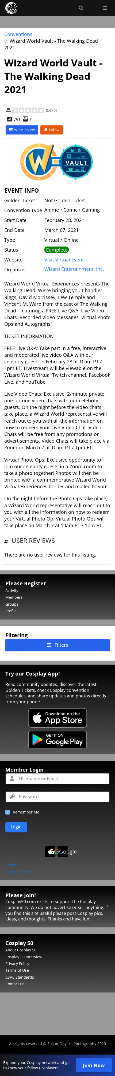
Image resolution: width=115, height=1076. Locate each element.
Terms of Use (17, 970)
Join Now (94, 1065)
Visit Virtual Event (64, 259)
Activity (11, 590)
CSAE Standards (19, 977)
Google (63, 851)
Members (13, 597)
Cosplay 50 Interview (23, 956)
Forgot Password (20, 872)
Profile (11, 610)
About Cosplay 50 (20, 949)
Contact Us (15, 983)
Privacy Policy (17, 963)
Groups (11, 604)
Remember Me (26, 812)
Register (12, 865)
